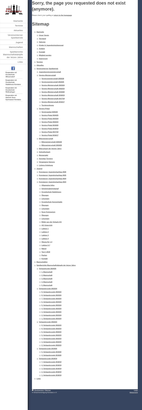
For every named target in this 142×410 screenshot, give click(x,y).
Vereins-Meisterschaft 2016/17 (53, 102)
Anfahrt (42, 49)
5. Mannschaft (46, 285)
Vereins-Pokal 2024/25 (49, 115)
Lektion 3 (45, 235)
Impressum (43, 59)
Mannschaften (41, 262)
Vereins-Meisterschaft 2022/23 (53, 89)
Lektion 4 (45, 239)
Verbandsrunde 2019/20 (48, 349)
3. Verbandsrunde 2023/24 (51, 312)
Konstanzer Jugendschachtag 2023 (52, 182)
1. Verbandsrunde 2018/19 (51, 375)
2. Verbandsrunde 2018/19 (51, 372)
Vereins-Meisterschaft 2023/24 (53, 85)
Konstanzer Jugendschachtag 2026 (52, 172)
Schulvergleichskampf (50, 189)
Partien (44, 255)
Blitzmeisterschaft (46, 139)
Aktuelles (40, 65)
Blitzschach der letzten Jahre (50, 149)
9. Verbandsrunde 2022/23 (51, 325)
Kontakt (42, 52)
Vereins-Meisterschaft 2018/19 (53, 95)
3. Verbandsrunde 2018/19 (51, 369)
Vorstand (42, 39)
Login (136, 390)
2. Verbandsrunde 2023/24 (51, 315)
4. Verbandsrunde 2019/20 (51, 355)
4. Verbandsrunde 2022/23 (51, 339)
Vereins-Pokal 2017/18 (49, 132)
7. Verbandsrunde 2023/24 (51, 299)
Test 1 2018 (45, 252)
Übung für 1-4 (46, 242)
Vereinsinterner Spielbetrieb (47, 69)
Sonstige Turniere (46, 159)
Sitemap (48, 390)
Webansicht (134, 392)
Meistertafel (43, 155)
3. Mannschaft (46, 279)
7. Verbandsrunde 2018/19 (51, 362)
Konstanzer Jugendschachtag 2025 (52, 175)
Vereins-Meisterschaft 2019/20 (53, 92)
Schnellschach (44, 152)
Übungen (45, 195)
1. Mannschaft (46, 272)
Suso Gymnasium (48, 212)
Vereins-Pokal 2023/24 (49, 119)
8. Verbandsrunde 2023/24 (51, 295)
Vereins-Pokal (44, 109)
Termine (39, 62)
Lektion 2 (45, 232)
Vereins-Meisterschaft (47, 75)
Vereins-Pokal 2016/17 (49, 135)
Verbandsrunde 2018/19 (48, 359)
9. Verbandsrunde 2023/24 (51, 292)
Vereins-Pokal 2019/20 (49, 125)
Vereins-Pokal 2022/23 (49, 122)
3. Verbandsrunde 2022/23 (51, 342)
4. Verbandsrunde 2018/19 (51, 365)
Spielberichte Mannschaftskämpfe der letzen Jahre (56, 265)
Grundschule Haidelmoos (51, 192)
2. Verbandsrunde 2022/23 (51, 345)
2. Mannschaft (46, 275)
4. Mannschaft (46, 282)
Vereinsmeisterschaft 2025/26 (52, 79)
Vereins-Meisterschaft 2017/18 (53, 99)
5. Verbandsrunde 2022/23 (51, 335)
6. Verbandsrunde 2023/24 (51, 302)
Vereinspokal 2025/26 (49, 112)
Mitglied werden (45, 55)
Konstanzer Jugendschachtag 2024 (52, 179)
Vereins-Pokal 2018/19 (49, 129)
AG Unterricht (46, 225)
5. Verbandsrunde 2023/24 (51, 305)
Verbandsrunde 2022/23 (48, 322)
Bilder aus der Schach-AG (51, 222)
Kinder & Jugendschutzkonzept (51, 45)
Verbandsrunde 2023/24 (48, 289)
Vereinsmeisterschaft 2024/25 (52, 82)
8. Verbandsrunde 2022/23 (51, 329)
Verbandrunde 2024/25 (47, 269)
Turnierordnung (47, 105)
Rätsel (43, 249)
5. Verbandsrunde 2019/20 (51, 352)
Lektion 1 (45, 229)
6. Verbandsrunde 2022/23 (51, 332)
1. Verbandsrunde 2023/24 (51, 319)
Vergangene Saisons (47, 162)
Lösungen (45, 199)
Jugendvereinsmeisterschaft (50, 72)
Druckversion (39, 390)
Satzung (42, 42)
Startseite (40, 32)
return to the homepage (63, 15)
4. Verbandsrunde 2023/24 (51, 309)
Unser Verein (44, 35)
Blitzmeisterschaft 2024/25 (51, 145)
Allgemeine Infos (47, 185)
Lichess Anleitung (46, 165)
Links (38, 379)
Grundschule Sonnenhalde (51, 202)
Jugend (39, 169)
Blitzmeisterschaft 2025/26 (51, 142)
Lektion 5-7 (45, 245)
